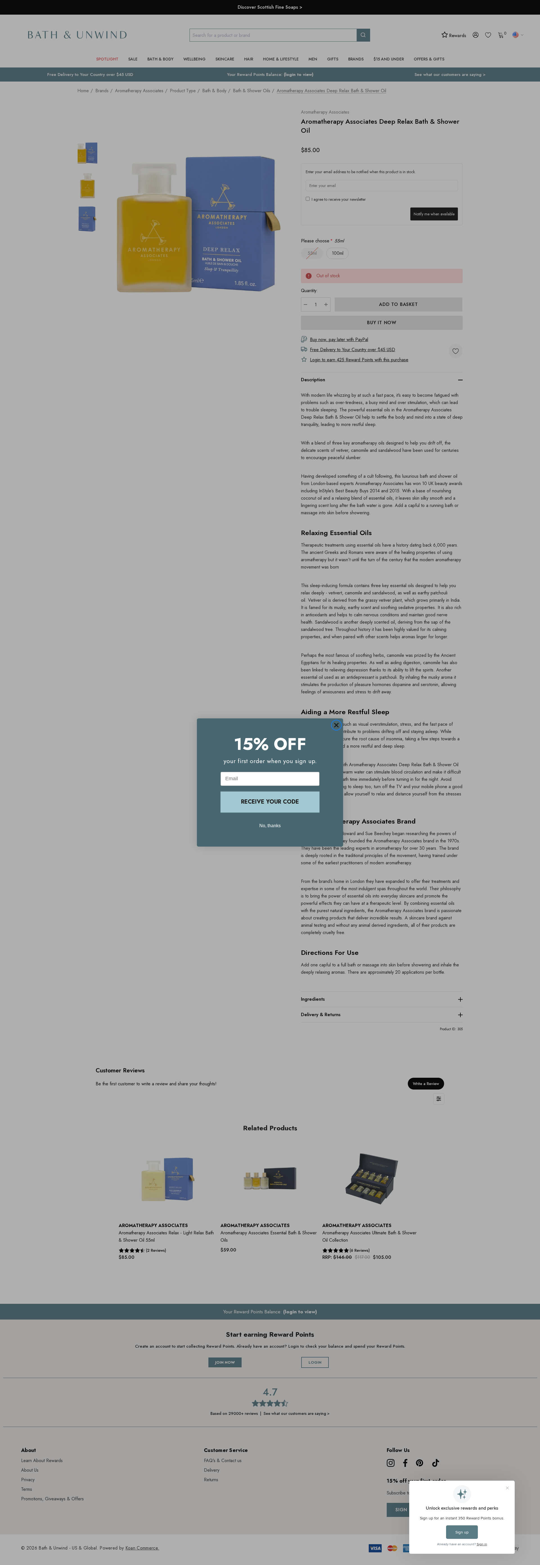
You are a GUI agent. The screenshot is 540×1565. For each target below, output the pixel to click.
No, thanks (270, 825)
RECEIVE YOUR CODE (270, 802)
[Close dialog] (336, 725)
